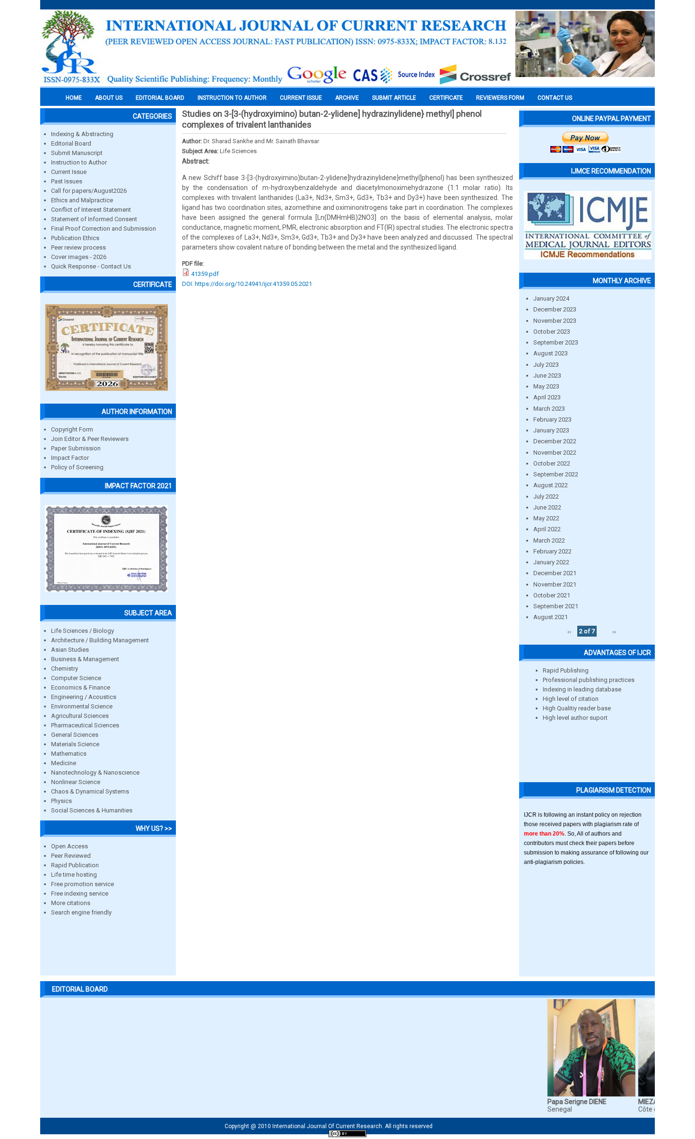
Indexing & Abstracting (82, 134)
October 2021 (551, 595)
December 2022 (554, 441)
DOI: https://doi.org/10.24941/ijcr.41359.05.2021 (247, 283)
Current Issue (301, 98)
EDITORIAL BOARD (160, 98)
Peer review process (78, 247)
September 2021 (555, 606)
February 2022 (552, 551)
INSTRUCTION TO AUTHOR (232, 98)
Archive (347, 98)
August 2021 (550, 617)
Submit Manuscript (77, 152)
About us (108, 98)
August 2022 (550, 485)
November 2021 (554, 584)
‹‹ (569, 631)
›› (614, 631)
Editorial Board (71, 143)
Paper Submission (76, 448)
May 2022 (546, 518)
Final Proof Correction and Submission (103, 228)
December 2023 (554, 309)
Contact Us (555, 98)
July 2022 (546, 496)
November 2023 (554, 320)
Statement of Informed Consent (94, 219)
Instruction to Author (79, 162)
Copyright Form (72, 429)
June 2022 (547, 507)
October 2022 (551, 463)
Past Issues (66, 181)
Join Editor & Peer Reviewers (90, 438)
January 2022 (551, 562)
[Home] (276, 83)
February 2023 (552, 419)
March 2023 (549, 408)
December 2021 (554, 573)
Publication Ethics (75, 238)
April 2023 (547, 397)
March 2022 (549, 540)
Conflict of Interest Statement (91, 209)
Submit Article (394, 98)
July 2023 (546, 364)
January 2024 (551, 298)
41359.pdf (205, 273)
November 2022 (554, 452)
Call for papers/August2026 (89, 190)
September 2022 (555, 474)
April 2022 (547, 529)
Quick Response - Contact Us (91, 266)
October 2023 (551, 331)
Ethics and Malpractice (82, 200)
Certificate (446, 98)
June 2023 (547, 375)
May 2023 (546, 386)
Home (74, 98)
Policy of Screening (77, 467)
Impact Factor (70, 457)
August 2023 (550, 353)
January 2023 (551, 430)
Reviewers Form (500, 98)
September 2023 (555, 342)
